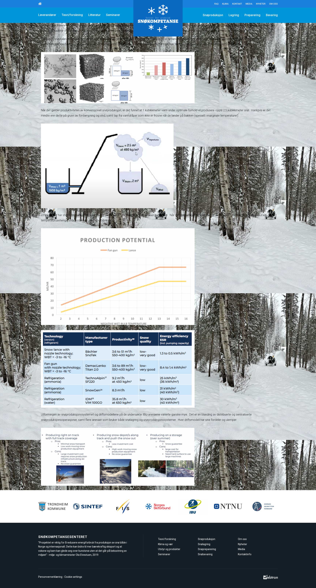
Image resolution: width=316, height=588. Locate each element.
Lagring (234, 15)
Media (249, 4)
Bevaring (272, 15)
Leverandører (47, 15)
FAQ (216, 4)
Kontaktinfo (244, 554)
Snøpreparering (207, 549)
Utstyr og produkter (169, 549)
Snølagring (204, 544)
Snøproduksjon (213, 15)
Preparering (252, 15)
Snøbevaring (205, 554)
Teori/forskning (72, 15)
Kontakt (237, 4)
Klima (225, 4)
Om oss (273, 4)
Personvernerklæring (50, 576)
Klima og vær (165, 544)
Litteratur (94, 15)
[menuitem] (40, 4)
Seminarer (113, 15)
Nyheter (261, 4)
